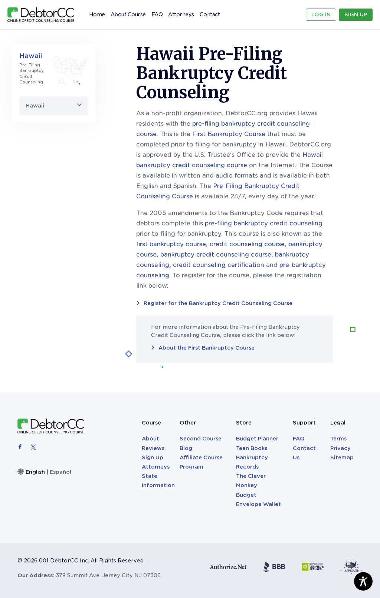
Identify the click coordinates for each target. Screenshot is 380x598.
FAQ (157, 14)
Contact (210, 14)
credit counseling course (247, 244)
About (150, 439)
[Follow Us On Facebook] (20, 447)
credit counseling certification (218, 264)
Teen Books (251, 448)
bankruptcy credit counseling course (215, 254)
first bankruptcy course (171, 244)
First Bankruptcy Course (228, 134)
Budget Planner (257, 439)
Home (97, 14)
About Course (128, 14)
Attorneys (181, 12)
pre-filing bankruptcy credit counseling (263, 223)
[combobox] (54, 106)
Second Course (201, 439)
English (35, 472)
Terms (338, 439)
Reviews (153, 448)
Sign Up (355, 14)
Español (60, 472)
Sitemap (342, 457)
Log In (321, 14)
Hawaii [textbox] (35, 105)
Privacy (340, 448)
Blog (186, 448)
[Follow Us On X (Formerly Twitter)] (33, 447)
